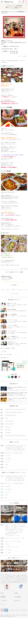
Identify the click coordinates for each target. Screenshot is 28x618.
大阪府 (6, 412)
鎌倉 (21, 452)
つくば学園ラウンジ (9, 546)
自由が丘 (19, 448)
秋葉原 (18, 447)
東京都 (6, 409)
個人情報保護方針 (18, 596)
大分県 (15, 435)
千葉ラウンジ (7, 541)
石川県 (9, 426)
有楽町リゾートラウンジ (9, 526)
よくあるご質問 (3, 600)
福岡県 (6, 435)
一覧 (26, 383)
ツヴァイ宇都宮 (8, 549)
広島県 (9, 429)
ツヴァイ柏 (13, 541)
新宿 (6, 445)
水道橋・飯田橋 (17, 450)
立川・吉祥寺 (7, 448)
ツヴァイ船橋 (17, 541)
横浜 (6, 452)
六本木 (6, 447)
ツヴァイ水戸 (15, 546)
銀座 (11, 445)
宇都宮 (6, 464)
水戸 (9, 461)
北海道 (6, 418)
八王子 (6, 450)
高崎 (6, 467)
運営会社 (2, 593)
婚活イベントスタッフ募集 (6, 354)
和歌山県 (21, 412)
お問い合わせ (17, 600)
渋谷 (17, 448)
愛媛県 (9, 432)
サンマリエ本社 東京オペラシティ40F (12, 535)
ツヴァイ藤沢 (21, 538)
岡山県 (6, 429)
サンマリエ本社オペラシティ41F (11, 530)
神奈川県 (9, 409)
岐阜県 (12, 415)
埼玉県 (16, 409)
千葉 (6, 455)
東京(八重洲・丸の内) (16, 445)
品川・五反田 (12, 447)
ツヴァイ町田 (7, 532)
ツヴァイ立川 (20, 530)
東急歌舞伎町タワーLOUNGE (10, 533)
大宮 (6, 458)
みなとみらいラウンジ (15, 538)
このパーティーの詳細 (22, 56)
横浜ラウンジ (7, 538)
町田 (11, 448)
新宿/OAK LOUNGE (9, 529)
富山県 (6, 426)
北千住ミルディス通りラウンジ (18, 529)
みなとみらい (9, 452)
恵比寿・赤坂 (22, 445)
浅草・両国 (22, 450)
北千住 (21, 447)
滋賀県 (15, 412)
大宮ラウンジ (7, 544)
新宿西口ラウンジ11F (9, 525)
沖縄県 (24, 435)
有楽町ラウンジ (24, 526)
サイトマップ (3, 604)
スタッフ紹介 (3, 351)
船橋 (9, 455)
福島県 (12, 421)
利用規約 (16, 593)
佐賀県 (9, 435)
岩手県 (6, 421)
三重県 (15, 415)
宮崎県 (18, 435)
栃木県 (21, 409)
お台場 (23, 448)
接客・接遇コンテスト (5, 357)
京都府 (9, 412)
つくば (6, 461)
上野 (16, 447)
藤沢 (19, 452)
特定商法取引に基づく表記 (3, 597)
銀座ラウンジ (16, 525)
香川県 (6, 432)
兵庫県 (12, 412)
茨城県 (18, 409)
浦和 (10, 458)
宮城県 (9, 421)
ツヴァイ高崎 (7, 552)
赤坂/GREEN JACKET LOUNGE (16, 532)
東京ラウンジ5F (22, 525)
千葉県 (13, 409)
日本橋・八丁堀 (11, 450)
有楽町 (8, 445)
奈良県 (18, 412)
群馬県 (24, 409)
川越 (8, 458)
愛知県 (6, 415)
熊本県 (12, 435)
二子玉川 (14, 448)
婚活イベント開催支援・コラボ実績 (8, 348)
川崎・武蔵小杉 (15, 452)
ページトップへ (14, 293)
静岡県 (9, 415)
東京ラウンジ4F (18, 526)
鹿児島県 (21, 435)
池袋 (9, 447)
